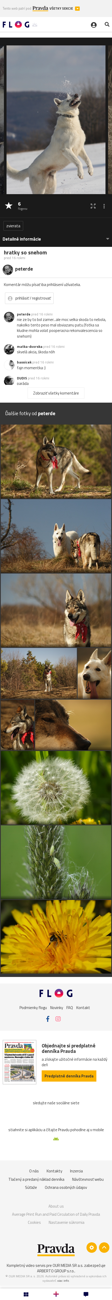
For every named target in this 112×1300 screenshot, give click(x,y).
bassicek (24, 362)
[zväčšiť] (93, 206)
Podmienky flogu (33, 1008)
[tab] (56, 236)
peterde (23, 314)
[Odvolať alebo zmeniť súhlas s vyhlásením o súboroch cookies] (91, 1247)
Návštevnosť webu (88, 1179)
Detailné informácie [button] (22, 239)
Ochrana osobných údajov (66, 1187)
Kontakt (83, 1008)
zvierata (13, 226)
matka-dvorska (29, 346)
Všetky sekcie (61, 8)
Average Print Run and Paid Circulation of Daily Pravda (56, 1214)
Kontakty (54, 1171)
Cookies (34, 1222)
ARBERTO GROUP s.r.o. (55, 1271)
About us (56, 1206)
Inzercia (76, 1171)
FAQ (69, 1008)
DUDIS (22, 378)
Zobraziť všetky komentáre (56, 393)
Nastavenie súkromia (66, 1222)
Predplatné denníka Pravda (69, 1076)
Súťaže (31, 1187)
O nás (34, 1171)
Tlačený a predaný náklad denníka (36, 1179)
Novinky (56, 1008)
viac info (63, 1280)
